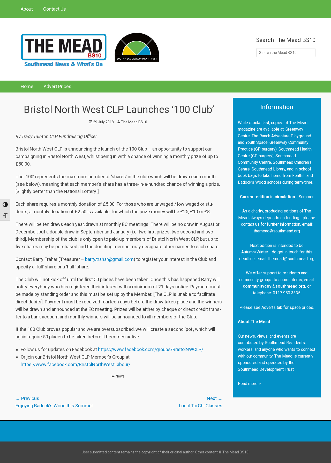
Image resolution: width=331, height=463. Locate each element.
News (120, 376)
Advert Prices (57, 86)
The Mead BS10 (134, 122)
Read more (248, 383)
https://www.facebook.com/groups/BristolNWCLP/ (150, 349)
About (27, 9)
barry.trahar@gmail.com (109, 259)
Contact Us (54, 9)
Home (27, 86)
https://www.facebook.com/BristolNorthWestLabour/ (75, 364)
